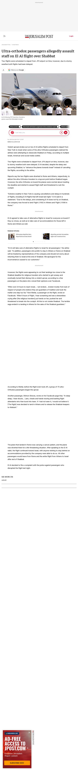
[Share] (3, 70)
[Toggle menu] (4, 36)
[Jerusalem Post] (39, 37)
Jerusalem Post (6, 44)
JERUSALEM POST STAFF (16, 139)
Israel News (15, 44)
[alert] (17, 749)
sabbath (4, 480)
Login (71, 36)
